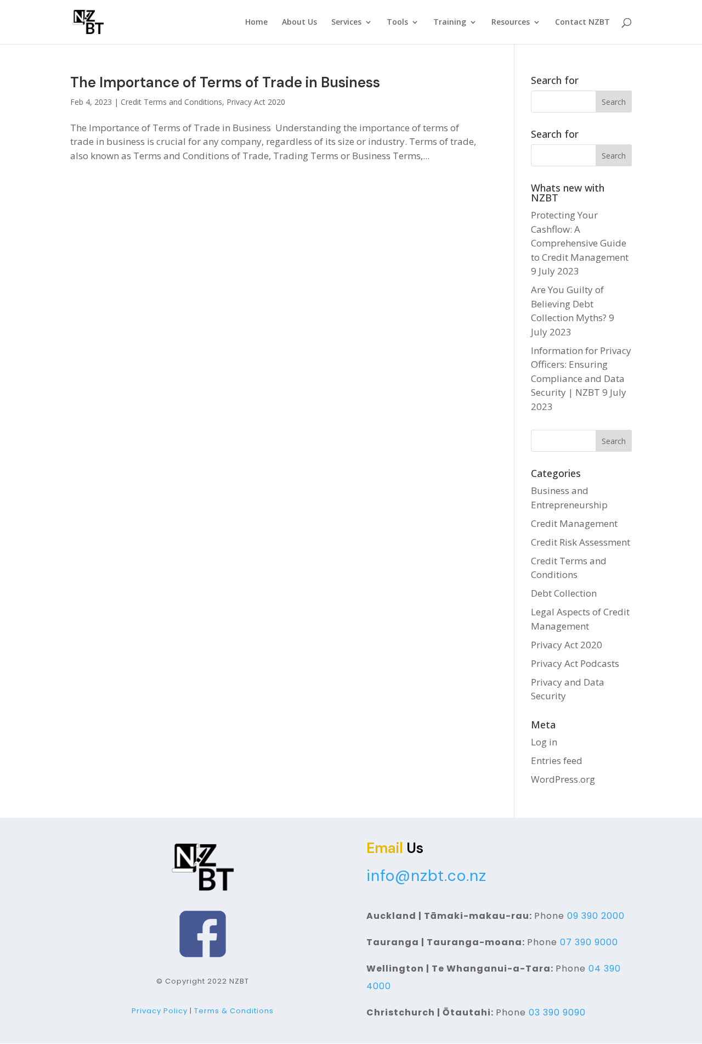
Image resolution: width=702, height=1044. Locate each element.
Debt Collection (564, 593)
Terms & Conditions (234, 1011)
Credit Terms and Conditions (171, 102)
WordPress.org (563, 779)
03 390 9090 (557, 1012)
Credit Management (574, 523)
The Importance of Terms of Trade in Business (225, 82)
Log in (544, 742)
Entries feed (556, 760)
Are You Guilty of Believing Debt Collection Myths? (569, 303)
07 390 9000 (589, 942)
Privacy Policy (160, 1011)
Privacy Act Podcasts (575, 663)
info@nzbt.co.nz (426, 876)
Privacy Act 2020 (256, 102)
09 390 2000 (596, 916)
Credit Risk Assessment (580, 542)
